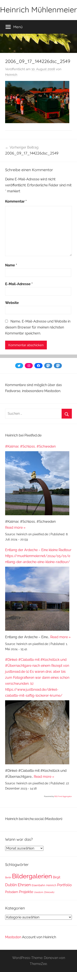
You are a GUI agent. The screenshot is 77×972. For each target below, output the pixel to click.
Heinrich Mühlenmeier (38, 9)
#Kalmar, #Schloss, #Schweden (30, 446)
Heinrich (11, 75)
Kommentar (16, 201)
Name (11, 265)
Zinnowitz (49, 892)
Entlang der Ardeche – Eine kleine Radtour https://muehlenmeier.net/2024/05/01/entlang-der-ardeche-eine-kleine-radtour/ (38, 556)
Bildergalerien (32, 876)
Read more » (15, 527)
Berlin (8, 877)
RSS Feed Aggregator (63, 796)
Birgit (56, 877)
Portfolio (64, 885)
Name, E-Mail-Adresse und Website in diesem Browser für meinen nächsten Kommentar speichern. (37, 327)
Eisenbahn (38, 885)
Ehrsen (24, 885)
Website (12, 303)
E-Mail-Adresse (19, 284)
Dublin (11, 885)
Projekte (26, 892)
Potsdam (11, 892)
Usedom (38, 892)
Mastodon (13, 937)
